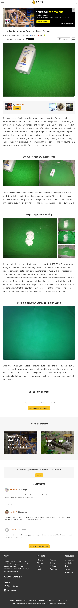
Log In (39, 475)
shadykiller (9, 35)
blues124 (13, 530)
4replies (9, 504)
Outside (53, 566)
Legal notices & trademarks (56, 604)
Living (17, 35)
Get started (69, 563)
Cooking (53, 560)
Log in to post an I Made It (39, 408)
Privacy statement (47, 600)
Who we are (69, 572)
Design (39, 566)
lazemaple (13, 490)
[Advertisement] (39, 17)
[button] (2, 3)
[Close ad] (73, 10)
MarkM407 (13, 512)
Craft (39, 569)
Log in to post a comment (39, 546)
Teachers (53, 569)
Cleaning (25, 35)
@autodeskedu (12, 590)
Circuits (40, 560)
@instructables (12, 586)
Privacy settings (62, 600)
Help (66, 566)
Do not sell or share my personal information (29, 604)
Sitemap (68, 569)
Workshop (41, 563)
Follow (17, 108)
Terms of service (34, 600)
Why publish (69, 560)
